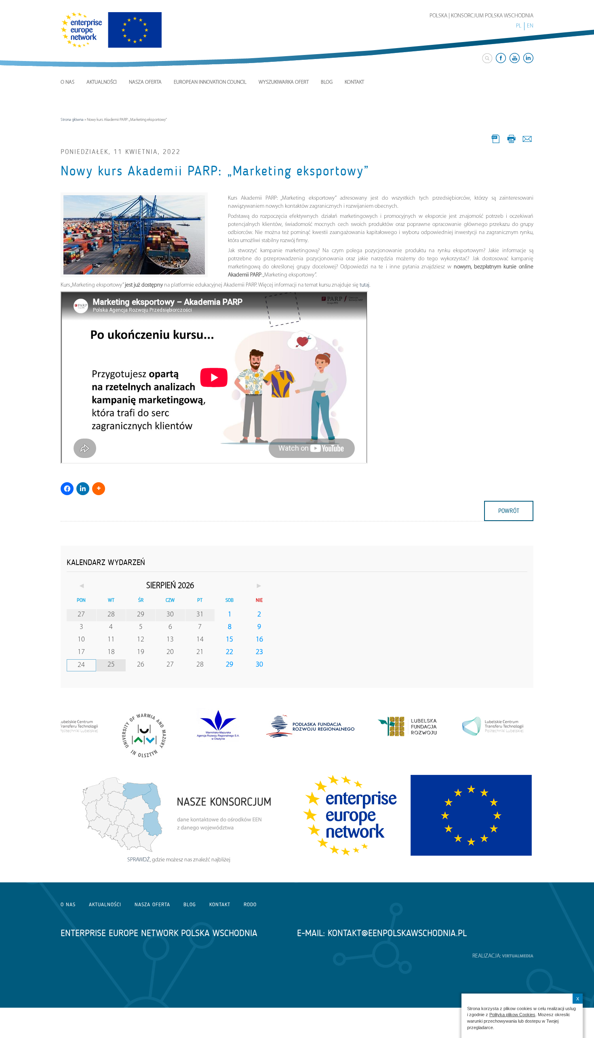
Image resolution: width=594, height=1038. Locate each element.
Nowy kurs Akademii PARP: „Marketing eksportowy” (215, 171)
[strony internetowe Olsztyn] (517, 956)
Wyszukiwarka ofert (284, 82)
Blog (327, 82)
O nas (67, 82)
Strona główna (72, 120)
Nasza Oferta (145, 82)
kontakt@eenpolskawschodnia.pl (397, 933)
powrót (508, 511)
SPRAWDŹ (138, 860)
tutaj (364, 285)
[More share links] (98, 488)
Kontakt (354, 82)
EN (530, 26)
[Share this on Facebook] (67, 488)
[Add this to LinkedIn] (82, 488)
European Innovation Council (210, 82)
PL (518, 26)
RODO (250, 904)
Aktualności (101, 82)
